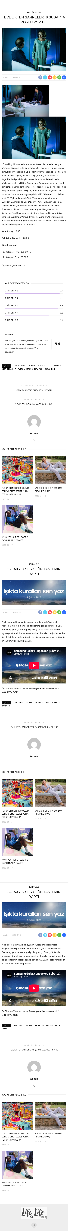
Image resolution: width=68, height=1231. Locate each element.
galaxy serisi (53, 702)
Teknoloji (34, 564)
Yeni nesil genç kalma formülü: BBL (34, 404)
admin (5, 77)
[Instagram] (34, 1225)
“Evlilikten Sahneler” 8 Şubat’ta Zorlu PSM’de (34, 727)
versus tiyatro (34, 369)
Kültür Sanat (34, 12)
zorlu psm (49, 369)
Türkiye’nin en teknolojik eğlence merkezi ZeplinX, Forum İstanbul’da (15, 491)
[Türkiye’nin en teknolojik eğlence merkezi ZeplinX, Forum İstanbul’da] (17, 470)
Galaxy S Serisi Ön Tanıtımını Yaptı (34, 390)
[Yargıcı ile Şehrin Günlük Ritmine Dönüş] (50, 470)
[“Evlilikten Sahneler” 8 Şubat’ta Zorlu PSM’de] (34, 49)
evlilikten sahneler (38, 365)
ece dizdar (19, 365)
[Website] (34, 440)
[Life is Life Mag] (34, 1213)
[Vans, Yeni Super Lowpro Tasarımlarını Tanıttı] (17, 519)
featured (56, 365)
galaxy (28, 702)
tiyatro (19, 369)
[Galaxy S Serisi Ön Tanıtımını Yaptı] (34, 592)
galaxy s (39, 702)
